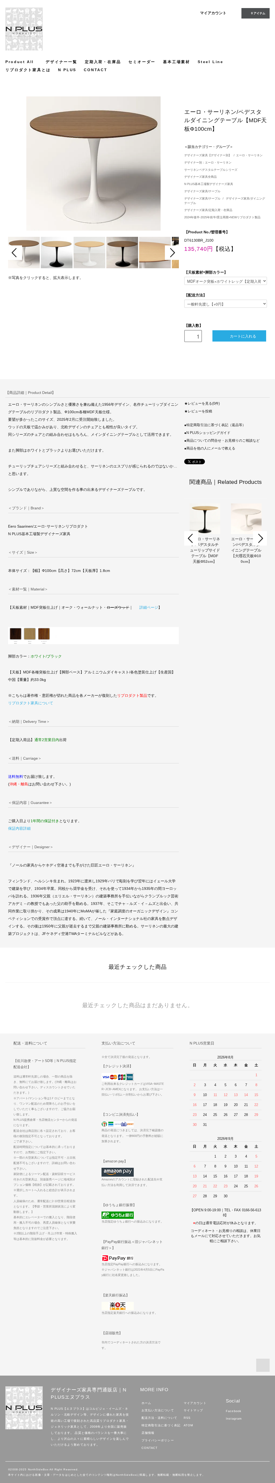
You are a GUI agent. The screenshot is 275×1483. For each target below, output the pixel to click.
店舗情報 (148, 1432)
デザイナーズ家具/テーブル (202, 191)
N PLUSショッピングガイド (208, 433)
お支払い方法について (158, 1410)
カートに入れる (243, 336)
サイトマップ (193, 1410)
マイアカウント (213, 13)
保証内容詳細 (19, 828)
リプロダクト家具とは (27, 70)
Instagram (234, 1418)
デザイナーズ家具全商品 (200, 176)
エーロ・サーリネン (249, 155)
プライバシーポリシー (158, 1440)
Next (172, 252)
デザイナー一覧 (61, 62)
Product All (19, 62)
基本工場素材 (176, 62)
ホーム (146, 1403)
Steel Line (210, 62)
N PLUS (67, 70)
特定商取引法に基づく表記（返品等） (216, 425)
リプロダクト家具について (30, 703)
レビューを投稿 (200, 411)
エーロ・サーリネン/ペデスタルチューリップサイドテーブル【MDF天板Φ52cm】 (205, 550)
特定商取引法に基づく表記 (161, 1425)
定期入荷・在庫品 (103, 62)
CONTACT (95, 70)
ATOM (188, 1425)
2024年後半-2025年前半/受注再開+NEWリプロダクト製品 (222, 217)
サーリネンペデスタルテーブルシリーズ (210, 169)
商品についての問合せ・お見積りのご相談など (223, 441)
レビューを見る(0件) (204, 403)
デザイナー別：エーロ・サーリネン (207, 162)
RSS (187, 1417)
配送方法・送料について (159, 1417)
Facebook (233, 1411)
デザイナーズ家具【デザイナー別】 (207, 155)
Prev (15, 252)
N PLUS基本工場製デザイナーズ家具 (208, 184)
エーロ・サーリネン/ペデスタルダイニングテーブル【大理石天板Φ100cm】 (246, 550)
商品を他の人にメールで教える (210, 448)
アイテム (258, 13)
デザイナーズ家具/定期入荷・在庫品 (208, 210)
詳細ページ (148, 607)
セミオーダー (141, 62)
